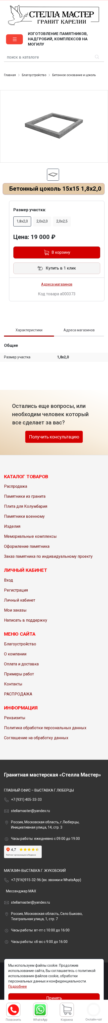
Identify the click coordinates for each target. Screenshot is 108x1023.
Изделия (12, 526)
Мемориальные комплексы (30, 536)
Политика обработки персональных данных (45, 727)
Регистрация (16, 590)
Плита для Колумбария (25, 506)
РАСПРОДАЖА (18, 694)
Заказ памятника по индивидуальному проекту (48, 556)
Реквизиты (14, 717)
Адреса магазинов (56, 284)
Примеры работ (19, 674)
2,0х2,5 (62, 221)
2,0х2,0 (42, 221)
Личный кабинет (19, 600)
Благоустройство (34, 75)
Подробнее (17, 986)
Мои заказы (15, 610)
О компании (15, 654)
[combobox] (54, 57)
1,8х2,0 (22, 221)
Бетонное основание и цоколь (74, 75)
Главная (10, 75)
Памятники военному (24, 516)
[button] (14, 39)
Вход (8, 580)
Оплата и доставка (21, 664)
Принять (54, 998)
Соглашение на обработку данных (36, 737)
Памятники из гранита (24, 496)
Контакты (13, 684)
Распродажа (15, 486)
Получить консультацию (54, 436)
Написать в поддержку (25, 620)
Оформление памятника (26, 546)
